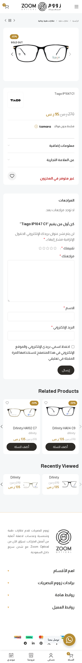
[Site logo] (41, 6)
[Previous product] (14, 20)
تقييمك (67, 248)
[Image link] (63, 541)
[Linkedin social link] (33, 643)
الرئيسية (75, 21)
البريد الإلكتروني (62, 327)
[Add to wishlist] (12, 176)
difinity (71, 433)
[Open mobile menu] (76, 6)
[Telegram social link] (25, 643)
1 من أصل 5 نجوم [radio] (55, 248)
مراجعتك (66, 256)
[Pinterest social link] (41, 643)
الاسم (68, 308)
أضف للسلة (60, 447)
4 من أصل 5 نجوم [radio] (44, 248)
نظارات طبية (63, 21)
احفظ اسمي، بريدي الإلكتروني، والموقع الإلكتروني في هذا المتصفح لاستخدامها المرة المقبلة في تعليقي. (43, 352)
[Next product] (5, 20)
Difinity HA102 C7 (25, 428)
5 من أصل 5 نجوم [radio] (40, 248)
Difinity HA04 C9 (63, 428)
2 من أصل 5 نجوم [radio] (51, 248)
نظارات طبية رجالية (46, 21)
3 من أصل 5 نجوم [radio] (47, 248)
